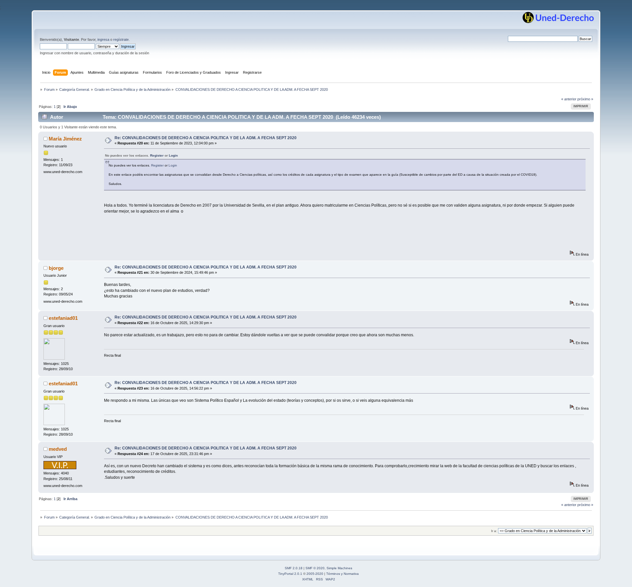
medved (58, 449)
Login (173, 155)
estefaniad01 (63, 318)
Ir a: (494, 531)
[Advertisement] (224, 235)
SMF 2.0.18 (294, 568)
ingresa (103, 39)
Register (157, 155)
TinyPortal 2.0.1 (290, 573)
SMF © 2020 (315, 568)
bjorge (56, 268)
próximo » (585, 99)
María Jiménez (65, 138)
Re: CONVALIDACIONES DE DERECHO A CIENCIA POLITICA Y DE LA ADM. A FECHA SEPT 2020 (206, 138)
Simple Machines (339, 568)
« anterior (568, 99)
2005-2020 (314, 573)
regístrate (121, 39)
